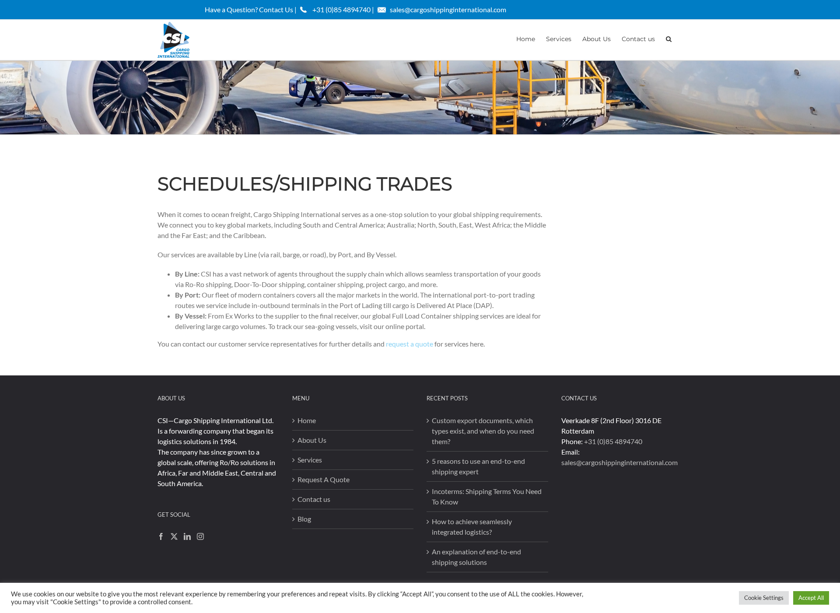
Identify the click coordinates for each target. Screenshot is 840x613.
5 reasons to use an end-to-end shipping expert (478, 466)
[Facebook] (161, 536)
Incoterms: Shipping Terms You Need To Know (487, 496)
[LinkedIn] (187, 536)
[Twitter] (174, 536)
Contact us (314, 499)
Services (310, 459)
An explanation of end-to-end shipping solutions (476, 556)
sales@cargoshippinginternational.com (448, 9)
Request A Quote (324, 479)
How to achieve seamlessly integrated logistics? (472, 526)
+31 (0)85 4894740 (613, 441)
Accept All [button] (811, 597)
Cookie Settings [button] (764, 597)
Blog (304, 519)
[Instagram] (200, 536)
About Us (312, 440)
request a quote (409, 344)
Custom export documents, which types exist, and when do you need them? (483, 430)
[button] (669, 38)
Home (307, 420)
